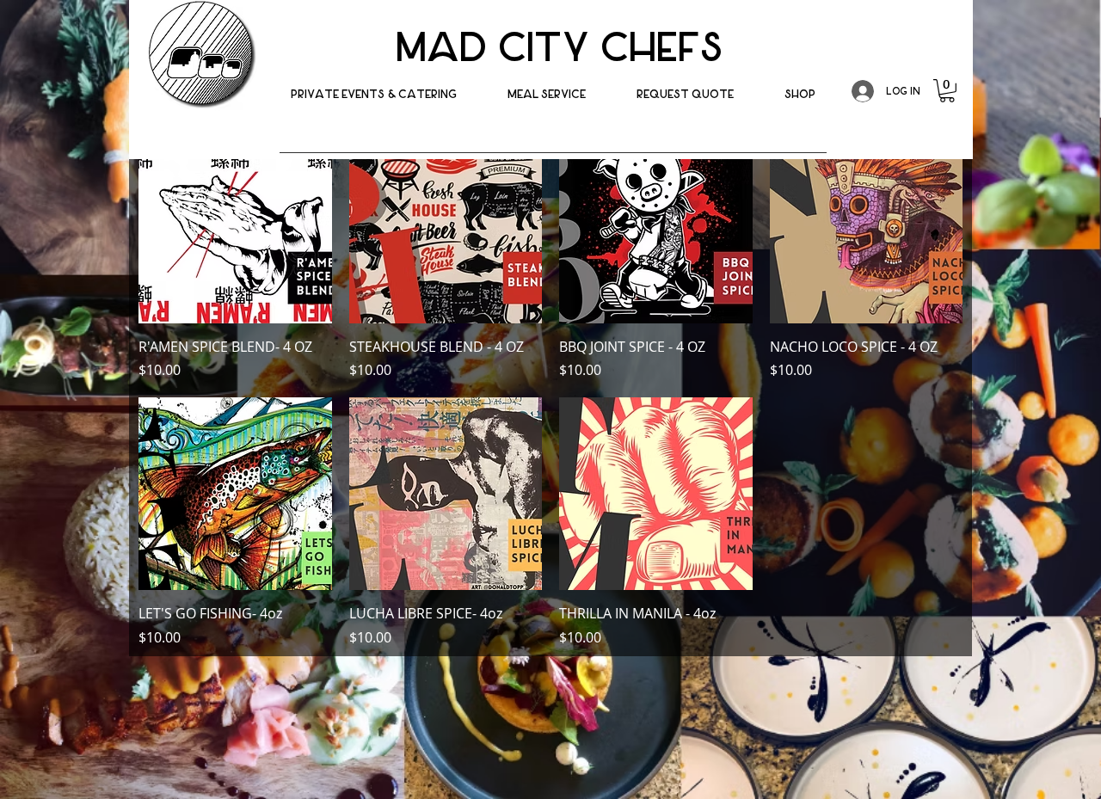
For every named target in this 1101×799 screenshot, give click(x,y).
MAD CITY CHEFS (559, 48)
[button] (800, 94)
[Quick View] (235, 226)
